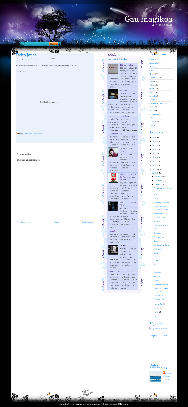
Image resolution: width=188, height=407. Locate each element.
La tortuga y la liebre (161, 202)
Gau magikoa (148, 19)
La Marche (158, 260)
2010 (154, 173)
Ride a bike (158, 249)
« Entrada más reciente (24, 222)
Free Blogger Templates (92, 404)
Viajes (152, 107)
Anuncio (152, 92)
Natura (152, 74)
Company (124, 404)
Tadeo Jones (158, 195)
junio (157, 316)
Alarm (156, 229)
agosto (157, 308)
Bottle (156, 253)
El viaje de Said (160, 299)
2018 (154, 141)
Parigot (156, 280)
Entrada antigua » (87, 222)
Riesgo (152, 125)
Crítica (152, 70)
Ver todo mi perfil (167, 378)
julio (157, 312)
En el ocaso (158, 272)
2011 (154, 169)
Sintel (111, 231)
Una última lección (161, 284)
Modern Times (115, 272)
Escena (152, 99)
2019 (154, 137)
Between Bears (159, 217)
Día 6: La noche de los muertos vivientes (128, 177)
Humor (40, 133)
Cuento (152, 110)
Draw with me (159, 237)
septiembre (159, 304)
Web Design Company (108, 404)
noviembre (159, 180)
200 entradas (126, 65)
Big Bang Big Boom (161, 245)
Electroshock (115, 134)
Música (152, 85)
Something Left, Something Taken (161, 208)
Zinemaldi (153, 77)
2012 (154, 165)
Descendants (158, 268)
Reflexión (153, 96)
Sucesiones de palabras (158, 103)
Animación (28, 133)
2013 (154, 161)
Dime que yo (158, 295)
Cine (151, 81)
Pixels (156, 198)
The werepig (158, 233)
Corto (35, 133)
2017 (154, 145)
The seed (157, 221)
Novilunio (158, 276)
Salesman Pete (159, 213)
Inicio (56, 222)
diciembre (158, 176)
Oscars (152, 88)
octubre (158, 184)
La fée (123, 246)
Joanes (168, 372)
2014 (154, 157)
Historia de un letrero (162, 225)
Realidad (153, 121)
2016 (154, 149)
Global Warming (160, 256)
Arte (151, 118)
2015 (154, 153)
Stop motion (154, 114)
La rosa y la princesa (120, 116)
